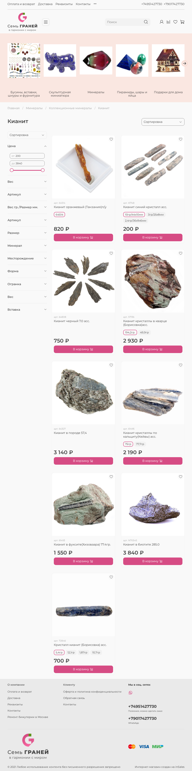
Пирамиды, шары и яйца (132, 93)
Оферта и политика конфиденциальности (92, 691)
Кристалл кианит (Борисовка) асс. (80, 645)
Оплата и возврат (21, 4)
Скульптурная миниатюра (60, 93)
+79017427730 (174, 4)
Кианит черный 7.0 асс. (72, 321)
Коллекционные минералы (70, 108)
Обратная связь (74, 698)
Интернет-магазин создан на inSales (159, 767)
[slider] (11, 170)
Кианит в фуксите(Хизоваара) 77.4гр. (82, 544)
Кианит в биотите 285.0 (141, 544)
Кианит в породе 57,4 (70, 433)
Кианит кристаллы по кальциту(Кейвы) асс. (140, 434)
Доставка (45, 4)
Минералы (96, 92)
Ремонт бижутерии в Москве (28, 717)
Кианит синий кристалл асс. (145, 207)
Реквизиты (64, 4)
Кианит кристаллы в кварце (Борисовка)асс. (145, 323)
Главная (14, 108)
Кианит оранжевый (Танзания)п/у (80, 207)
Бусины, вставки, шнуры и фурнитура (24, 93)
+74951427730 (151, 4)
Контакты (83, 4)
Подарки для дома (168, 92)
